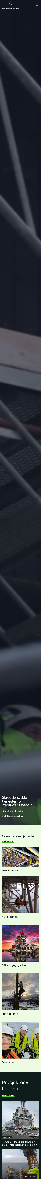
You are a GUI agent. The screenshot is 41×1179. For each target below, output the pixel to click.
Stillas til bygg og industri (14, 965)
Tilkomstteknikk (10, 870)
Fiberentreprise (10, 1013)
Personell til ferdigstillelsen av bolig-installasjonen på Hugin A (19, 1143)
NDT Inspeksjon (10, 916)
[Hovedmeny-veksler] (37, 5)
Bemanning (8, 1062)
